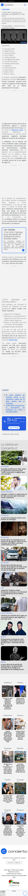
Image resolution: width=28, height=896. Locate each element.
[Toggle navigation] (25, 5)
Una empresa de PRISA (14, 882)
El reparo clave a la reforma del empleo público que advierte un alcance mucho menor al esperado (20, 735)
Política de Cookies (13, 872)
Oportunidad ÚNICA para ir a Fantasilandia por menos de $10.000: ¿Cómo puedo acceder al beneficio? (20, 799)
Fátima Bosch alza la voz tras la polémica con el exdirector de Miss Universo (20, 701)
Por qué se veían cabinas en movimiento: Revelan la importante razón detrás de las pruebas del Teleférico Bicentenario (7, 704)
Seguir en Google (14, 427)
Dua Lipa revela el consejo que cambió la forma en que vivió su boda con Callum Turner (7, 799)
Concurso (5, 390)
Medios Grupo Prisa (14, 885)
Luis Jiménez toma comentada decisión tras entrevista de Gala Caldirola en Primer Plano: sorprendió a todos (20, 831)
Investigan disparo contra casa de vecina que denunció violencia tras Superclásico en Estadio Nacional (20, 768)
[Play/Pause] (25, 893)
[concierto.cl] (7, 5)
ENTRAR (4, 1)
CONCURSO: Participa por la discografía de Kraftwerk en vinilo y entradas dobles (15, 408)
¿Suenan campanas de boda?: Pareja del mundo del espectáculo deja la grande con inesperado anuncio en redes (7, 736)
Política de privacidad (17, 870)
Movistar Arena (17, 130)
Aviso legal (7, 870)
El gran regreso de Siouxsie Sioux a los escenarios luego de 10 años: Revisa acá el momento (15, 399)
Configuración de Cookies (13, 874)
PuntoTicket (13, 340)
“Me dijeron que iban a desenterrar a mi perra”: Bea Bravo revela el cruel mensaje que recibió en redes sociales (7, 768)
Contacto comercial (14, 862)
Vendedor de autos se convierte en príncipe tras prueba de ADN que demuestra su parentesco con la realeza (7, 830)
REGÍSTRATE (11, 1)
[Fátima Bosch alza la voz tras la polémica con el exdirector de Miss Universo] (20, 691)
